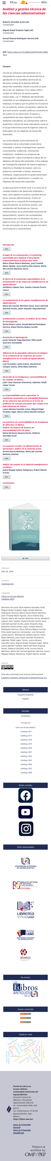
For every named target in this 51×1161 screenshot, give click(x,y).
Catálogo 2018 (26, 739)
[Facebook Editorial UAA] (25, 802)
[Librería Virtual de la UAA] (25, 919)
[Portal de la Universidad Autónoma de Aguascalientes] (25, 870)
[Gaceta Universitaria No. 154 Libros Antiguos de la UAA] (25, 997)
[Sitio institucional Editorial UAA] (25, 890)
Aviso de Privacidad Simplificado (22, 1131)
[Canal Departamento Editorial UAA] (25, 817)
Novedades (25, 716)
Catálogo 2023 (7, 599)
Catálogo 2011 (26, 731)
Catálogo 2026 (26, 772)
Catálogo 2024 (26, 764)
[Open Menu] (4, 2)
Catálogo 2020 (26, 748)
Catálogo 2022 (26, 756)
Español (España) (25, 694)
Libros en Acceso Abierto (12, 596)
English (25, 698)
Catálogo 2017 (26, 735)
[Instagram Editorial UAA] (26, 835)
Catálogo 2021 (26, 752)
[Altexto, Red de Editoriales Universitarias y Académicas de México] (25, 960)
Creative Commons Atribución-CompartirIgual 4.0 (24, 677)
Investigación (7, 584)
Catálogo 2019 (26, 744)
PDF (6, 249)
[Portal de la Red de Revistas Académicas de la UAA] (25, 939)
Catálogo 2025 (26, 768)
